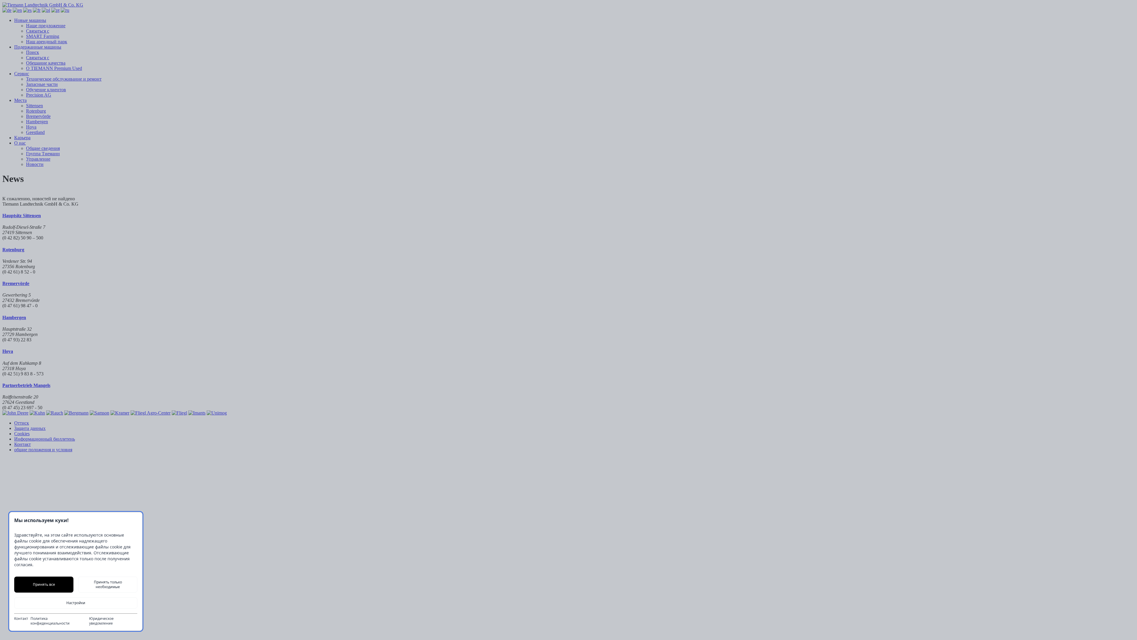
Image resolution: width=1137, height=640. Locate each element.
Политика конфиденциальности (50, 621)
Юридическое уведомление (101, 621)
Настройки (75, 602)
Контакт (21, 618)
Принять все (44, 584)
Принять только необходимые (108, 584)
